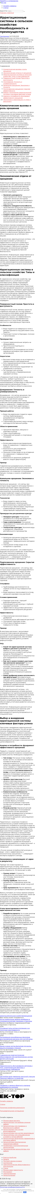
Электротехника (9, 1174)
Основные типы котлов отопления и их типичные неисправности (15, 1029)
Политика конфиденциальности (12, 1108)
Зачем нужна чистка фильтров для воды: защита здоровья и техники (15, 1047)
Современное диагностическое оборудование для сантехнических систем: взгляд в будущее (16, 1057)
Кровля (6, 1159)
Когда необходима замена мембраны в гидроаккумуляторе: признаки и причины (16, 1020)
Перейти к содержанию (9, 1)
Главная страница (7, 13)
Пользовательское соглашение (12, 1111)
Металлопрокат (9, 1175)
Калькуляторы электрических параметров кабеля (14, 1143)
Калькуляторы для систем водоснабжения (13, 1130)
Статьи (5, 8)
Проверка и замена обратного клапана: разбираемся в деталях (15, 1086)
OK (25, 1192)
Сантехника (4, 36)
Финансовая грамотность (13, 1170)
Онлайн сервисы (6, 1101)
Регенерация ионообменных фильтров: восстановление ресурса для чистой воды (16, 1038)
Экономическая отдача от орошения (17, 73)
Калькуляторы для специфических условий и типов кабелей (16, 1136)
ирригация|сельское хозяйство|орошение (16, 1016)
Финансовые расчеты (11, 1121)
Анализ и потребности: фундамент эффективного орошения (16, 97)
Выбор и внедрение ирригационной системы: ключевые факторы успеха (17, 93)
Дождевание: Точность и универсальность (12, 83)
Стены (5, 1168)
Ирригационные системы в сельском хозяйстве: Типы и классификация (17, 75)
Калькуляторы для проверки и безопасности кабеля (15, 1127)
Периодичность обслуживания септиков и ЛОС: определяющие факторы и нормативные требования (16, 1067)
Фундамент (7, 1172)
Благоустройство (9, 1157)
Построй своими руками (12, 1161)
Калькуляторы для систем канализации (18, 1133)
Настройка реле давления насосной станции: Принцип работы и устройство (17, 1077)
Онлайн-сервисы (9, 6)
